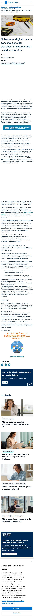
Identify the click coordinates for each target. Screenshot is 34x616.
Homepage (4, 7)
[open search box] (31, 2)
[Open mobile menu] (2, 2)
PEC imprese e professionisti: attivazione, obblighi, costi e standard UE (15, 424)
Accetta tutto (17, 608)
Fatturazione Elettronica (8, 483)
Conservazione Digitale (7, 8)
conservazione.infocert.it (17, 356)
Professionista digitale (15, 7)
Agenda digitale (6, 516)
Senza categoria (19, 516)
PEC (13, 516)
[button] (2, 364)
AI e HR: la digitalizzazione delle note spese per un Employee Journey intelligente (15, 456)
